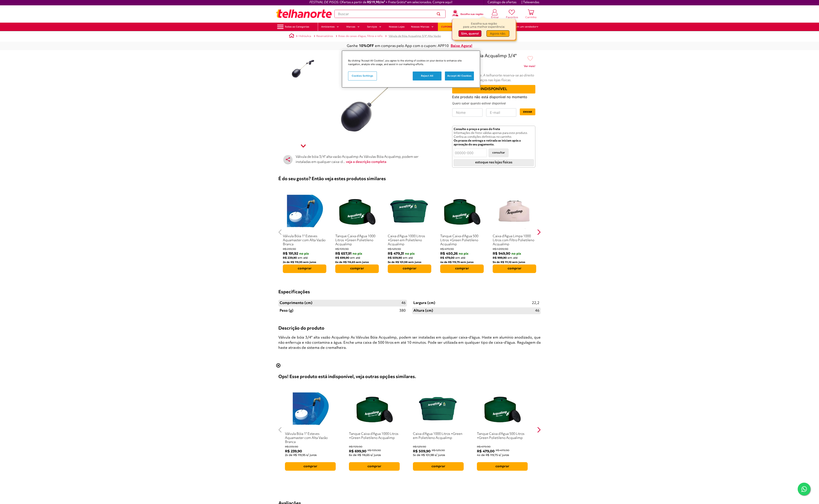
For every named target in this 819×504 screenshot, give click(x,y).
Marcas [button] (350, 26)
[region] (411, 69)
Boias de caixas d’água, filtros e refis (360, 36)
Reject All (427, 75)
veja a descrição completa (366, 162)
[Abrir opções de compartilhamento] (288, 159)
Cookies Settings (362, 75)
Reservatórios (324, 36)
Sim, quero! (470, 33)
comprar (305, 268)
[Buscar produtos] (439, 14)
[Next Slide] (539, 232)
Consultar (498, 152)
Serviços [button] (372, 26)
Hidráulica (305, 36)
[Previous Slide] (280, 232)
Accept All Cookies (459, 75)
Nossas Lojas (397, 26)
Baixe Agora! (461, 46)
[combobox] (390, 14)
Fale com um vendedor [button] (522, 26)
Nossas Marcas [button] (420, 26)
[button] (297, 27)
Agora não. (498, 33)
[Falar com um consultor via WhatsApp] (804, 489)
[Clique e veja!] (529, 67)
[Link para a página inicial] (291, 36)
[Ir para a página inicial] (304, 13)
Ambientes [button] (328, 26)
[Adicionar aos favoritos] (530, 59)
